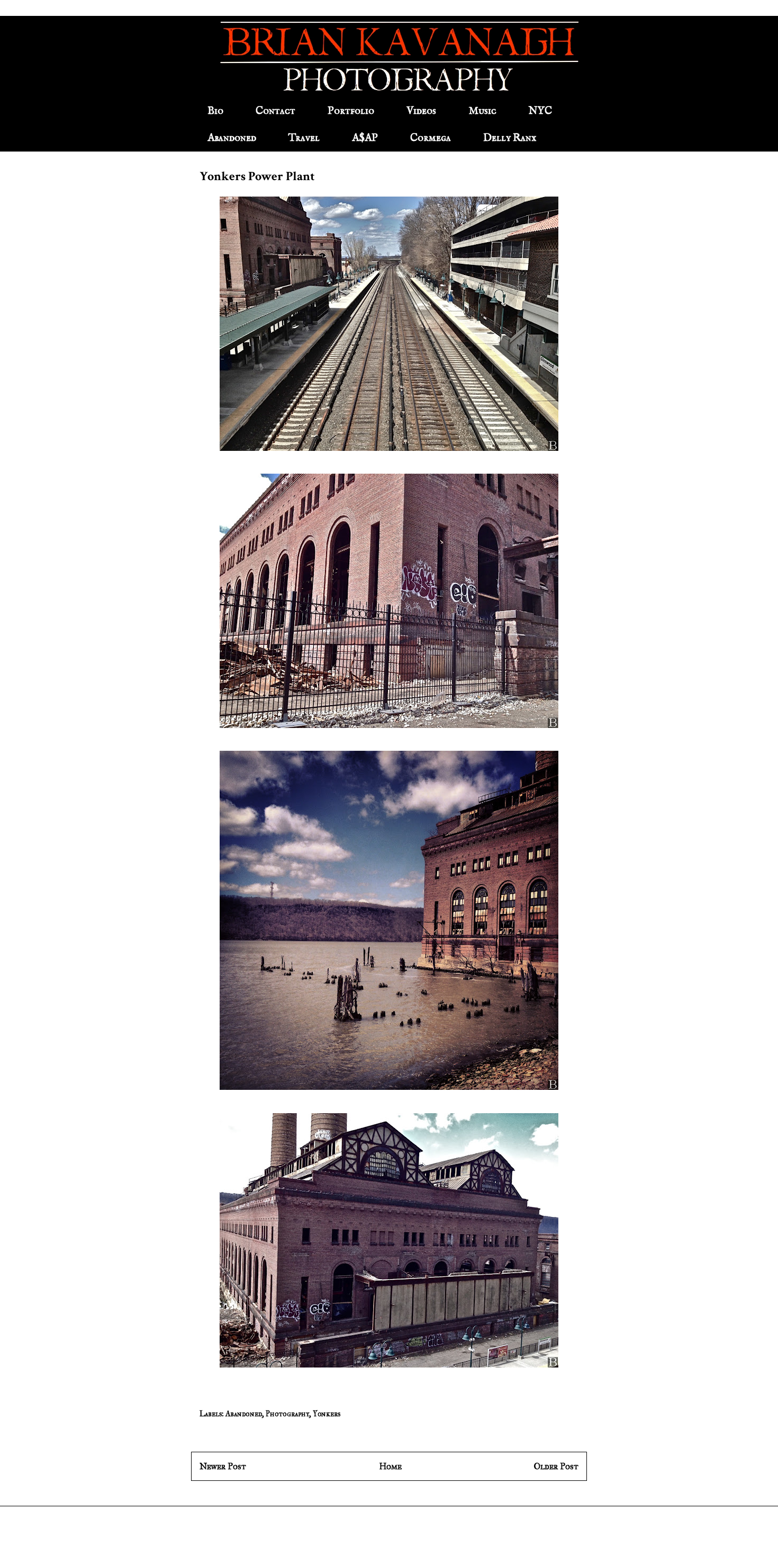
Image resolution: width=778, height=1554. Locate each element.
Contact (275, 111)
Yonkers (326, 1413)
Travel (304, 138)
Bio (215, 111)
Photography (287, 1413)
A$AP (365, 138)
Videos (421, 111)
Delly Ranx (509, 138)
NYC (540, 111)
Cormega (430, 138)
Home (390, 1466)
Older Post (556, 1466)
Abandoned (231, 138)
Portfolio (351, 111)
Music (482, 111)
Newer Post (223, 1466)
